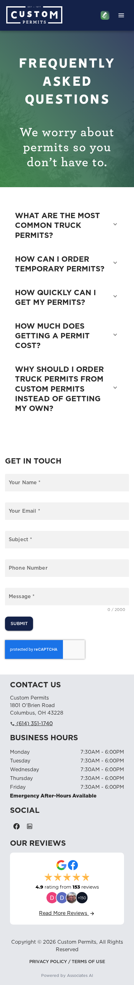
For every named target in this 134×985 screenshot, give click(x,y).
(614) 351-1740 (31, 723)
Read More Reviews (67, 913)
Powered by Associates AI (67, 976)
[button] (67, 224)
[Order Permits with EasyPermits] (105, 15)
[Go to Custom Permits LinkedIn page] (29, 826)
